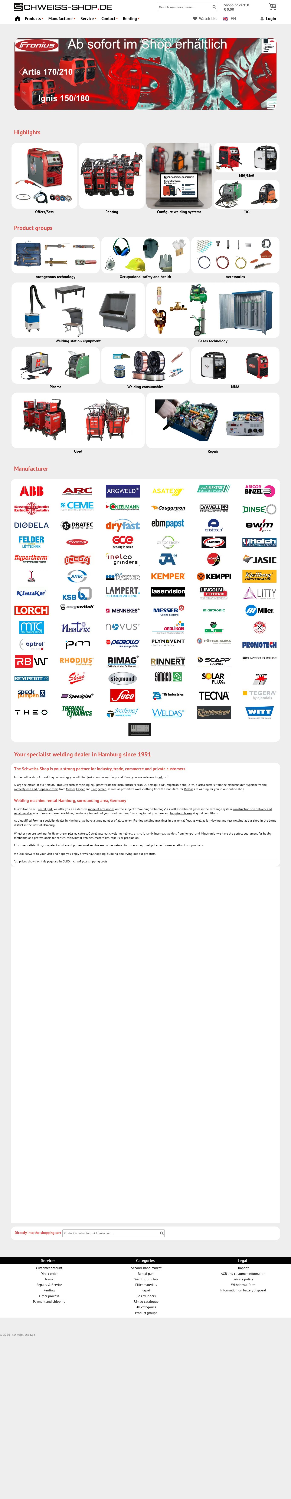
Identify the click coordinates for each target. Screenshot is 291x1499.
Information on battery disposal (243, 1290)
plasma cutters (205, 785)
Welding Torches (146, 1279)
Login (270, 18)
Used (78, 451)
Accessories (235, 276)
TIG (246, 211)
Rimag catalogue (146, 1301)
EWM (162, 785)
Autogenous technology (55, 276)
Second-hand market (146, 1267)
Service (89, 20)
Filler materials (146, 1284)
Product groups (146, 1312)
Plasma (55, 386)
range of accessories (101, 809)
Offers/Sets (44, 211)
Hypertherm (253, 785)
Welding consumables (145, 386)
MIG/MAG (246, 175)
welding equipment (92, 785)
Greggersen (98, 789)
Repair (213, 451)
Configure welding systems (179, 211)
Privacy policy (243, 1279)
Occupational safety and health (145, 276)
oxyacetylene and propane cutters (36, 789)
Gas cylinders (146, 1296)
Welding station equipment (78, 341)
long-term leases (181, 813)
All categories (146, 1307)
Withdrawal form (243, 1284)
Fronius (142, 785)
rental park (45, 809)
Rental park (146, 1273)
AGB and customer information (243, 1273)
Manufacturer (62, 20)
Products (35, 20)
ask (160, 777)
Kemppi (153, 785)
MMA (235, 386)
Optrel (92, 833)
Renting (132, 20)
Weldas (188, 789)
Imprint (243, 1267)
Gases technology (213, 341)
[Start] (17, 17)
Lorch (190, 785)
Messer (70, 789)
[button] (139, 106)
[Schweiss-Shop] (62, 10)
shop (256, 820)
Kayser (80, 789)
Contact (110, 20)
